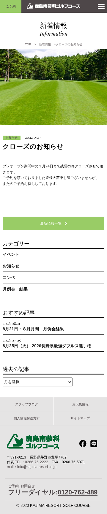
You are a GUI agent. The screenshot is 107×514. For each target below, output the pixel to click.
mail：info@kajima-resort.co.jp (31, 467)
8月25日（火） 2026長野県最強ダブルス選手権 (47, 343)
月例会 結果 (15, 289)
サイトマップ (80, 418)
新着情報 (45, 44)
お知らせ (12, 137)
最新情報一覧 (52, 223)
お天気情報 (80, 404)
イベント (11, 254)
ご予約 (11, 6)
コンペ (9, 277)
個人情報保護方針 (27, 418)
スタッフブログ (26, 404)
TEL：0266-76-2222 (31, 462)
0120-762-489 (77, 492)
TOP (28, 44)
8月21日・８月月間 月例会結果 (33, 326)
